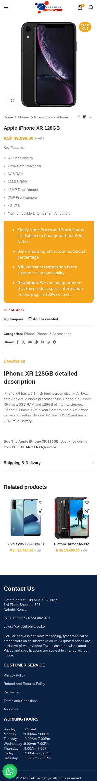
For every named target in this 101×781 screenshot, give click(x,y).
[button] (9, 771)
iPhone (62, 117)
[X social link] (23, 342)
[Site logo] (48, 7)
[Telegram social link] (54, 342)
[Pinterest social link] (36, 342)
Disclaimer (12, 692)
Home (8, 117)
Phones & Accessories (35, 117)
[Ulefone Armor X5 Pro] (72, 518)
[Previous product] (79, 117)
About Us (11, 709)
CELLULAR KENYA (27, 447)
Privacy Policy (14, 675)
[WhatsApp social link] (48, 342)
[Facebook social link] (17, 342)
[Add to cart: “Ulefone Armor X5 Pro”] (87, 511)
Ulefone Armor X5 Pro (71, 544)
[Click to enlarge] (12, 100)
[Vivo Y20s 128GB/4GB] (26, 518)
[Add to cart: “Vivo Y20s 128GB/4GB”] (41, 511)
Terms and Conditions (21, 701)
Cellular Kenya (40, 778)
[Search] (91, 7)
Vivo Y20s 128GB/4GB (25, 544)
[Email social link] (30, 342)
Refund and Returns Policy (24, 684)
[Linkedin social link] (42, 342)
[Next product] (91, 117)
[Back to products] (85, 117)
